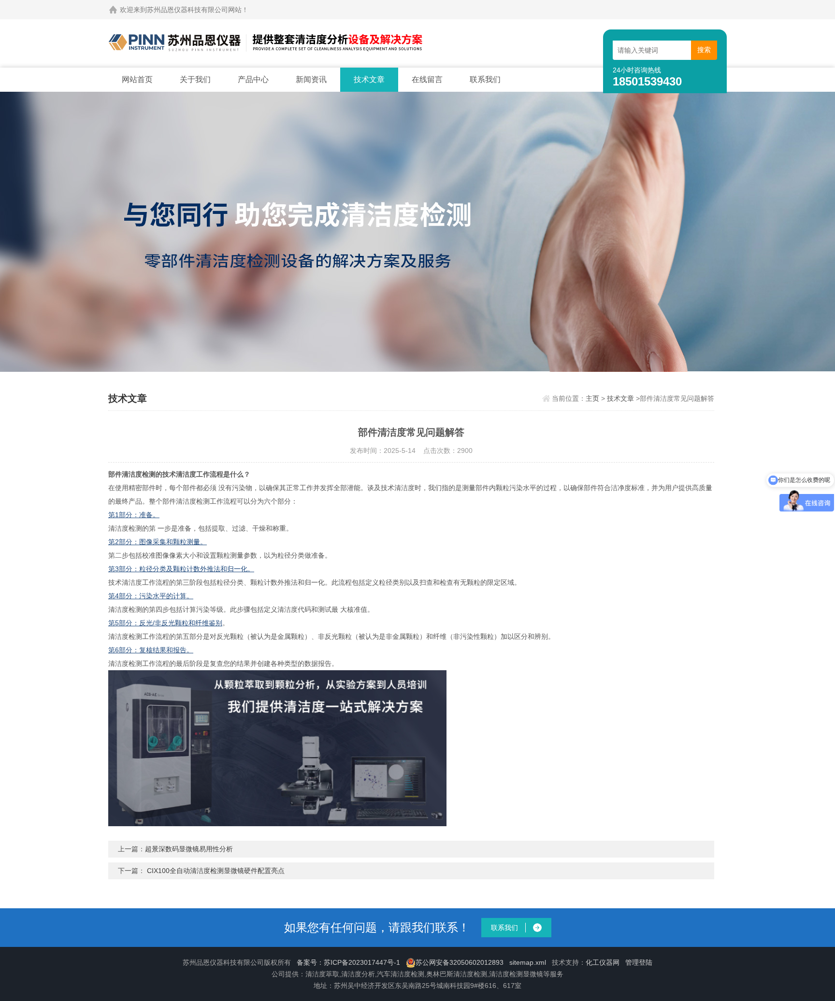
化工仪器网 (602, 962)
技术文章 (369, 79)
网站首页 (137, 79)
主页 (592, 398)
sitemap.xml (527, 962)
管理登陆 (638, 962)
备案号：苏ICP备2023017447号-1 (348, 962)
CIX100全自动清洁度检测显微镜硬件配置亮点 (216, 870)
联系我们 (485, 79)
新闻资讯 (311, 79)
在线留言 (427, 79)
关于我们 (195, 79)
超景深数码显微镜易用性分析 (189, 849)
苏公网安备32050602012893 (460, 962)
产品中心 (253, 79)
